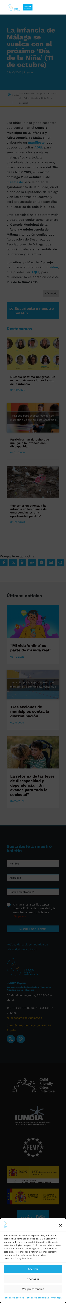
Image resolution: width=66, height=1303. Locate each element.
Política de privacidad (37, 1297)
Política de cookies (14, 1297)
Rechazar (33, 1279)
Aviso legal (56, 1297)
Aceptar (33, 1269)
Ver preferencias (33, 1289)
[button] (60, 1225)
